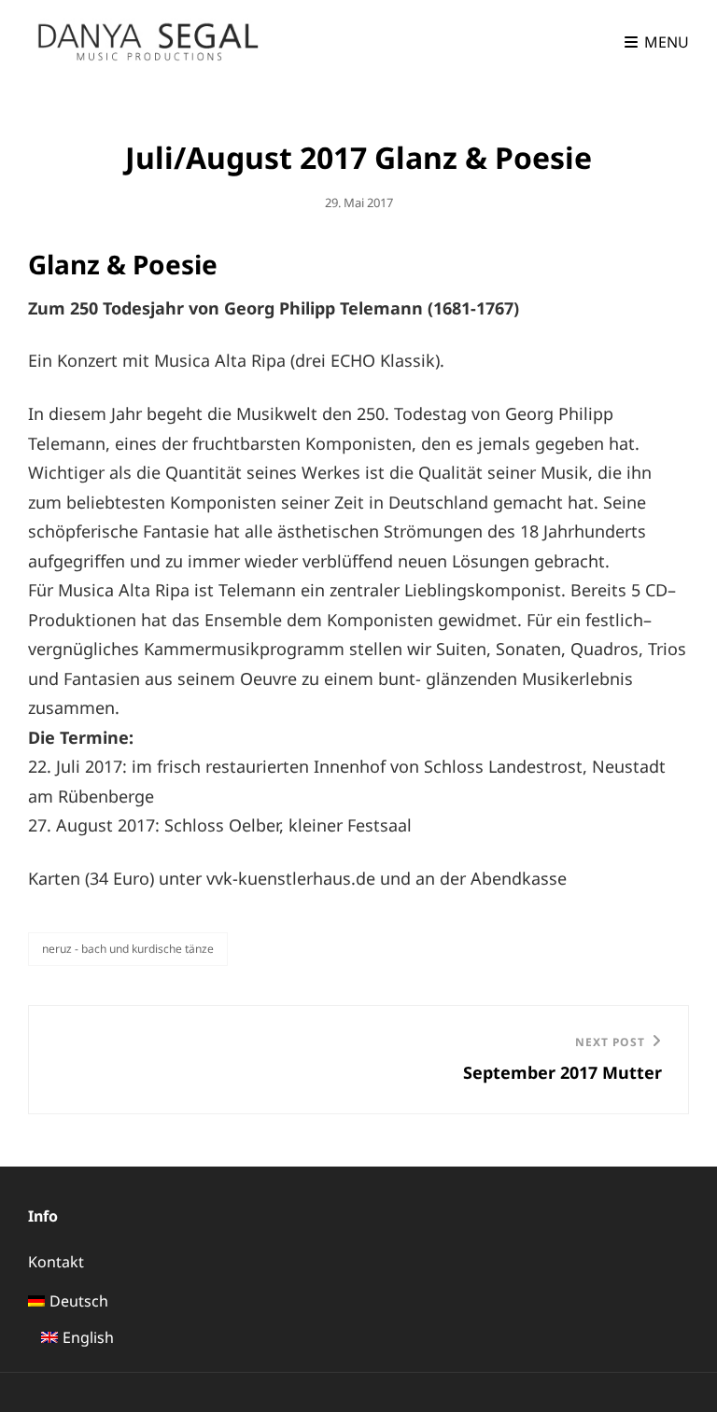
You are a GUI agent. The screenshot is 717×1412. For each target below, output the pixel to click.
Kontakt (56, 1261)
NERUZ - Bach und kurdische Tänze (128, 949)
